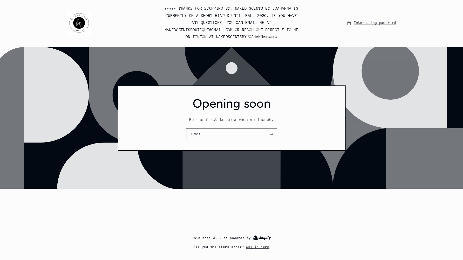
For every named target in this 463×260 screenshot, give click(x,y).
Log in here (257, 246)
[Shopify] (262, 238)
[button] (371, 23)
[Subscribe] (271, 134)
